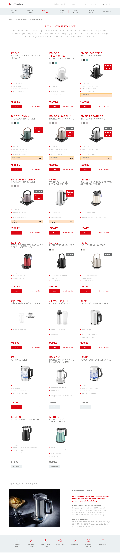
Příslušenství (106, 13)
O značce (81, 5)
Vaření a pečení (74, 13)
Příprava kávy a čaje (45, 13)
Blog (70, 5)
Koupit (18, 107)
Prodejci (94, 5)
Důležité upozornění (56, 5)
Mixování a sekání (29, 13)
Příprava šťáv (60, 13)
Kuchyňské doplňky (89, 13)
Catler (11, 19)
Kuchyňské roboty (14, 13)
